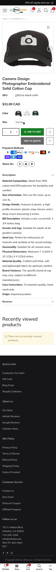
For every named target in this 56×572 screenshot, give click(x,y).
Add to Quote (32, 141)
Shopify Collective (11, 391)
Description (9, 174)
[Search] (45, 10)
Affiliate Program (11, 509)
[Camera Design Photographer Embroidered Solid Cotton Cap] (28, 47)
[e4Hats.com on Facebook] (3, 553)
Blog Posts (8, 385)
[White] (26, 113)
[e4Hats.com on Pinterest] (7, 553)
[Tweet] (26, 164)
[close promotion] (52, 2)
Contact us (8, 490)
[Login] (39, 10)
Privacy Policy (9, 447)
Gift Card (7, 379)
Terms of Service (11, 453)
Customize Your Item (13, 373)
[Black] (18, 113)
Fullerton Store (10, 428)
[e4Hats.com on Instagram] (12, 553)
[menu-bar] (6, 10)
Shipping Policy (10, 465)
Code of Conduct (11, 472)
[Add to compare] (50, 132)
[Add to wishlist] (50, 141)
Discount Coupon (11, 503)
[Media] (48, 27)
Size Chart (7, 496)
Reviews (7, 301)
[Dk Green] (35, 113)
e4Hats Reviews (11, 416)
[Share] (20, 164)
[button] (6, 49)
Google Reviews (11, 422)
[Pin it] (32, 164)
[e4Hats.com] (19, 10)
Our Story (7, 410)
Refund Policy (9, 459)
